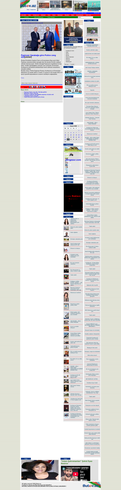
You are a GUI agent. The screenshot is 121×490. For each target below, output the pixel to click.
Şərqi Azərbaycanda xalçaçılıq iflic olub (75, 244)
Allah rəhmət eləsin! (92, 355)
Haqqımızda (33, 9)
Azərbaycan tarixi (70, 50)
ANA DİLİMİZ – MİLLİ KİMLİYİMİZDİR (75, 321)
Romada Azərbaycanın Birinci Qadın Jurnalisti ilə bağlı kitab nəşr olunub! (92, 274)
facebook (30, 87)
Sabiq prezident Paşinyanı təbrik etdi (92, 438)
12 (70, 135)
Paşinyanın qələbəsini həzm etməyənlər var (92, 410)
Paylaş (22, 77)
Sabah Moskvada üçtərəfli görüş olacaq (34, 97)
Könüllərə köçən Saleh (92, 382)
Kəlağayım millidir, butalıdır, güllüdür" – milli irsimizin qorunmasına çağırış (76, 283)
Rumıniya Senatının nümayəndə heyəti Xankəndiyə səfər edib (75, 289)
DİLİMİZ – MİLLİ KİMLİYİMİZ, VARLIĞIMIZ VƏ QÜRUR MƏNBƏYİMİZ (76, 368)
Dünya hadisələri (70, 57)
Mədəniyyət (68, 61)
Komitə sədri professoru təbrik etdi (92, 149)
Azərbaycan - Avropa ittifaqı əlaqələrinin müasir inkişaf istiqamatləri (92, 264)
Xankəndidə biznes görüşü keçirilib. (75, 346)
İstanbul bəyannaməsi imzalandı (92, 429)
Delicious (45, 87)
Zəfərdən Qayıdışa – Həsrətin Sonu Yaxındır (75, 394)
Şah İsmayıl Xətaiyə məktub (92, 67)
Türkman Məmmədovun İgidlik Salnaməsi (92, 306)
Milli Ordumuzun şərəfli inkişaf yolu (92, 311)
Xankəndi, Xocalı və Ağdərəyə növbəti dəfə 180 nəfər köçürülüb (92, 319)
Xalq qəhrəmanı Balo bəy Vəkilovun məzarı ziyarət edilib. (92, 343)
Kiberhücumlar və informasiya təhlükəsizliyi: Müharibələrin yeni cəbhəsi (74, 221)
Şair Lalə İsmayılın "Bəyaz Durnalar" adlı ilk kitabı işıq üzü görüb (92, 160)
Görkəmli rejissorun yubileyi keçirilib (92, 415)
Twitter (32, 87)
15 (78, 135)
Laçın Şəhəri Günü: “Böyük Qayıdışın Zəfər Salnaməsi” (76, 381)
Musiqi (67, 55)
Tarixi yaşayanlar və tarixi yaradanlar (92, 359)
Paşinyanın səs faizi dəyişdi (92, 405)
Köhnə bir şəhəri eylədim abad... (92, 230)
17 (65, 137)
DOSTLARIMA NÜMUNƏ (44, 8)
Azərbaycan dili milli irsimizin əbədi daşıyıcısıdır (75, 376)
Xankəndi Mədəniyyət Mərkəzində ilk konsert (92, 364)
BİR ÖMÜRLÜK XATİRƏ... (92, 379)
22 (78, 137)
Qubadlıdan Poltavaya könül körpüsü (92, 289)
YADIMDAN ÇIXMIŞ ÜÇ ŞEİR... (92, 81)
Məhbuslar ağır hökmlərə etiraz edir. (92, 301)
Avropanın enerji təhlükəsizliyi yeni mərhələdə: (74, 256)
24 (65, 139)
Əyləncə (68, 58)
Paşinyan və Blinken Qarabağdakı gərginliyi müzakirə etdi (39, 94)
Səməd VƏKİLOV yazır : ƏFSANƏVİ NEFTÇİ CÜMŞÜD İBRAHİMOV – (92, 325)
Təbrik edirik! (73, 275)
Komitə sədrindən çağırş (92, 50)
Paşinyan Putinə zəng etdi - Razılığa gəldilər (35, 92)
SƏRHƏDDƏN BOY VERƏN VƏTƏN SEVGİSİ (92, 63)
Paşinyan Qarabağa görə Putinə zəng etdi (32, 23)
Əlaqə (28, 9)
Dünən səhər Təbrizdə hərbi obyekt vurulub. (92, 420)
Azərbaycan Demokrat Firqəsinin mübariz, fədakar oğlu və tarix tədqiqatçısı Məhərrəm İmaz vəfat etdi (75, 408)
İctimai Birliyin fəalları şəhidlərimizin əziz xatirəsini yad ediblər (75, 334)
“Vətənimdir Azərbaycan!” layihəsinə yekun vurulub (92, 338)
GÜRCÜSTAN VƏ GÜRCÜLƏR (66, 9)
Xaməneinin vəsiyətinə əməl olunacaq (92, 387)
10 (65, 135)
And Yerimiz (77, 8)
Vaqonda (92, 90)
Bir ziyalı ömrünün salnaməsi (74, 263)
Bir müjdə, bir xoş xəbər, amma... (92, 58)
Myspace (35, 87)
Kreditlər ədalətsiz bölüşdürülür (92, 334)
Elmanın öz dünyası (75, 248)
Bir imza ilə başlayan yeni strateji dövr (92, 369)
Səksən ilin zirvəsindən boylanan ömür (92, 77)
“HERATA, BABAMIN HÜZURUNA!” (92, 72)
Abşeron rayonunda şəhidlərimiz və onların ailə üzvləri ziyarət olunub (92, 194)
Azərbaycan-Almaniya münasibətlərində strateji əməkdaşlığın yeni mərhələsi (76, 415)
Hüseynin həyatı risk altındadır (92, 330)
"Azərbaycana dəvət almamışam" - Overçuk (93, 9)
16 (81, 135)
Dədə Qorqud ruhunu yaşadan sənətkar (92, 401)
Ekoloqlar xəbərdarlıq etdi (76, 239)
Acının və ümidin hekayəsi (74, 327)
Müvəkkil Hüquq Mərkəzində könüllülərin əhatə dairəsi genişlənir (92, 295)
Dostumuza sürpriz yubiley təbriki (74, 12)
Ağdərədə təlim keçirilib (92, 285)
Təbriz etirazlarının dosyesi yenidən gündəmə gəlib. (92, 425)
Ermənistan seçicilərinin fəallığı (92, 448)
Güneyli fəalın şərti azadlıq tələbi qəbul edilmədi (92, 433)
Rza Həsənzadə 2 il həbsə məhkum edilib (75, 270)
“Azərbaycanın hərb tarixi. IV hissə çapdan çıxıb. (76, 399)
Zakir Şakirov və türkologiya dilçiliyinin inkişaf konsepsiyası (92, 443)
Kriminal (68, 60)
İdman (67, 53)
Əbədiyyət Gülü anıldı (92, 347)
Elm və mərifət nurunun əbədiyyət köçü (76, 352)
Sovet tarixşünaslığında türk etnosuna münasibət (92, 98)
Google (37, 87)
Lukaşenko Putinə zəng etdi (31, 95)
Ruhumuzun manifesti (75, 292)
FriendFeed (42, 87)
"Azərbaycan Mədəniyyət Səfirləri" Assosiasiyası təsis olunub (92, 280)
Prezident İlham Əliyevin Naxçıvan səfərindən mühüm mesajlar (92, 107)
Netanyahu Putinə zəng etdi (31, 93)
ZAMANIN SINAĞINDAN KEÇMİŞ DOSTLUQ (55, 9)
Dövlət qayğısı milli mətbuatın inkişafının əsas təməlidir (75, 313)
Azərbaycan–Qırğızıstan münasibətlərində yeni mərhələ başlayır (92, 129)
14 (76, 135)
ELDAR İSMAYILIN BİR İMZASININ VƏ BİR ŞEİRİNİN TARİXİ (92, 453)
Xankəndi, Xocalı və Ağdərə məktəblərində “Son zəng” (92, 392)
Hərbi (67, 52)
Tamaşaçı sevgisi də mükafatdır (92, 351)
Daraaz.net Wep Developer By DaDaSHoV (40, 485)
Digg (40, 87)
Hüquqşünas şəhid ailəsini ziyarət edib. (92, 166)
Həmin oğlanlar (74, 232)
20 (73, 137)
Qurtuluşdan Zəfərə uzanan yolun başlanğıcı (92, 374)
